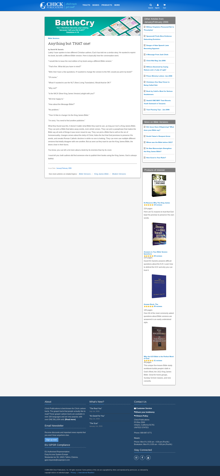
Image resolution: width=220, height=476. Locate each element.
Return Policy (142, 416)
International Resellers (86, 472)
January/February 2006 (64, 168)
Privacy (73, 472)
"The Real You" (95, 408)
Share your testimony (145, 412)
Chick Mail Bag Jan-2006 (156, 61)
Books (95, 5)
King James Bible (101, 174)
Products (107, 5)
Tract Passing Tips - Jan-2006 (157, 110)
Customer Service (144, 408)
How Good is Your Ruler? (156, 158)
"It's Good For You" (97, 416)
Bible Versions (53, 38)
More (117, 5)
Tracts (86, 5)
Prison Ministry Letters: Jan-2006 (159, 76)
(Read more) (70, 419)
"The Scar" (93, 423)
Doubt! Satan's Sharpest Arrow (158, 136)
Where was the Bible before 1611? (159, 142)
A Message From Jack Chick (157, 54)
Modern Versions (119, 174)
